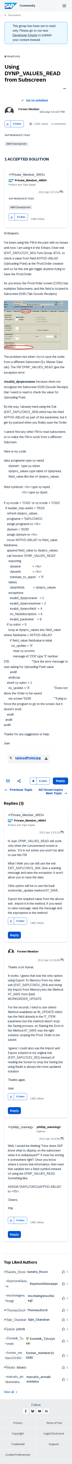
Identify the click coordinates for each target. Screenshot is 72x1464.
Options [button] (64, 89)
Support (54, 1444)
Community (27, 5)
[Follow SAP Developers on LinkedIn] (46, 1411)
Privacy (17, 1422)
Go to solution (37, 100)
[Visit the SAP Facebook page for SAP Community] (25, 1411)
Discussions (14, 15)
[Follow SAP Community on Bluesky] (32, 1411)
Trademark (18, 1444)
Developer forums (24, 35)
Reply (14, 935)
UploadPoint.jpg (28, 758)
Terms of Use (54, 1422)
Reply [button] (60, 781)
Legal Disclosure (54, 1433)
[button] (8, 124)
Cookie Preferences (17, 1454)
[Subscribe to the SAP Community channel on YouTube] (39, 1411)
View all (9, 1392)
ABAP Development (16, 144)
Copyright (18, 1433)
